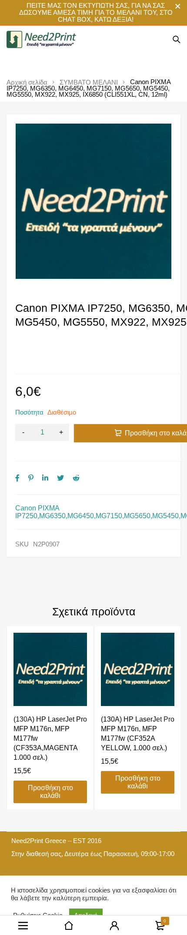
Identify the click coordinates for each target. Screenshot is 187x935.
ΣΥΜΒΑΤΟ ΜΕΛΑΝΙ (89, 82)
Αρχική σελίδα (27, 82)
